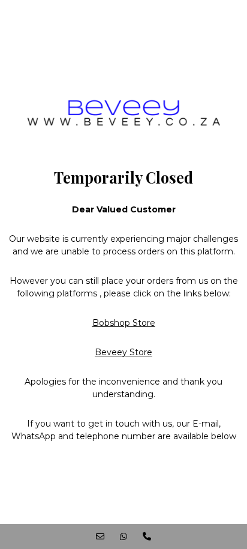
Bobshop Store (123, 322)
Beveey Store (123, 352)
